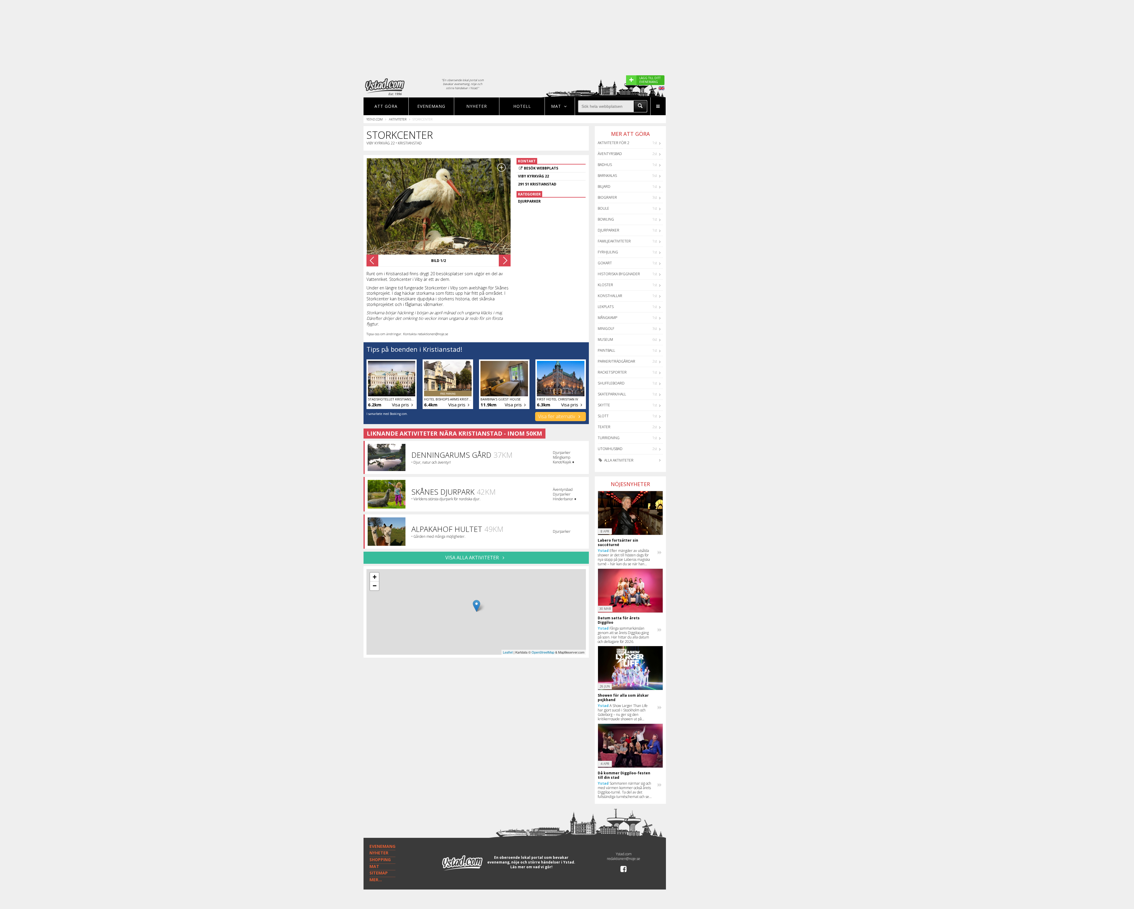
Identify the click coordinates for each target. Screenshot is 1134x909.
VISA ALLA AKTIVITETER (472, 557)
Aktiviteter (397, 119)
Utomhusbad (610, 448)
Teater (604, 426)
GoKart (605, 262)
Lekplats (606, 306)
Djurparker (608, 230)
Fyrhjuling (608, 252)
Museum (605, 339)
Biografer (607, 197)
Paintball (606, 350)
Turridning (609, 437)
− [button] (375, 585)
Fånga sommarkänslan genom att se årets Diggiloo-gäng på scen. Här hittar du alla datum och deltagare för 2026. (623, 635)
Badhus (605, 164)
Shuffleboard (611, 383)
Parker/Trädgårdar (616, 361)
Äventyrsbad (610, 153)
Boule (603, 208)
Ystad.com (374, 119)
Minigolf (606, 328)
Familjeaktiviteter (614, 241)
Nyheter (476, 106)
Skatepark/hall (612, 394)
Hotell (522, 106)
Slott (603, 415)
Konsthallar (610, 295)
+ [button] (375, 577)
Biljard (604, 186)
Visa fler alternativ (557, 416)
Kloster (605, 284)
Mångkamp (607, 317)
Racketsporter (612, 372)
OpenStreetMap (543, 652)
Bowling (606, 219)
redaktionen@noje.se (623, 858)
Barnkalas (607, 175)
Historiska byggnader (619, 273)
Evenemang (431, 106)
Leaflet (508, 652)
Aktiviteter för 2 (613, 142)
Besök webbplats (541, 168)
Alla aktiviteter (618, 460)
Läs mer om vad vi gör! (531, 866)
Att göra (385, 106)
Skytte (604, 405)
